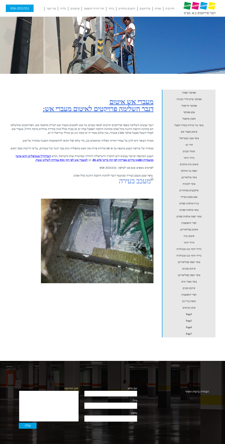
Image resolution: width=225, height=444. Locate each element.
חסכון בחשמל (189, 118)
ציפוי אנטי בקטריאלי (189, 138)
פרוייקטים (145, 8)
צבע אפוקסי (189, 112)
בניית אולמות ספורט (189, 203)
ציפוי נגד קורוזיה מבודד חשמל (189, 125)
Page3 (189, 314)
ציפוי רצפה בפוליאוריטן (189, 262)
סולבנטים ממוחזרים (188, 190)
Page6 (189, 327)
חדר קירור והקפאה (94, 8)
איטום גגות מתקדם (189, 164)
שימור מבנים (189, 151)
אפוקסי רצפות (189, 92)
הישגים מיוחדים (126, 8)
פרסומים (74, 8)
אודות (158, 8)
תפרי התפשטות (189, 223)
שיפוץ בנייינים (189, 301)
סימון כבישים (189, 307)
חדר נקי (189, 145)
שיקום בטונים (189, 268)
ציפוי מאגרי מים (189, 281)
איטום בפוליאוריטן (189, 229)
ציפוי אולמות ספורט (188, 210)
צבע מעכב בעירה (189, 197)
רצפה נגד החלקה (189, 171)
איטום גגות (189, 236)
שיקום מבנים (189, 288)
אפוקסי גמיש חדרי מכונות (189, 99)
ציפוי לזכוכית (189, 184)
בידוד (111, 8)
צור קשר (51, 8)
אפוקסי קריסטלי (189, 105)
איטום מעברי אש (189, 132)
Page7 (189, 334)
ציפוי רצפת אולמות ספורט (188, 216)
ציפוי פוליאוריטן (189, 177)
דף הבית (169, 8)
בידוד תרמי (189, 158)
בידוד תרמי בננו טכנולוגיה (188, 249)
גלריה (63, 8)
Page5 (189, 320)
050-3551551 (19, 8)
